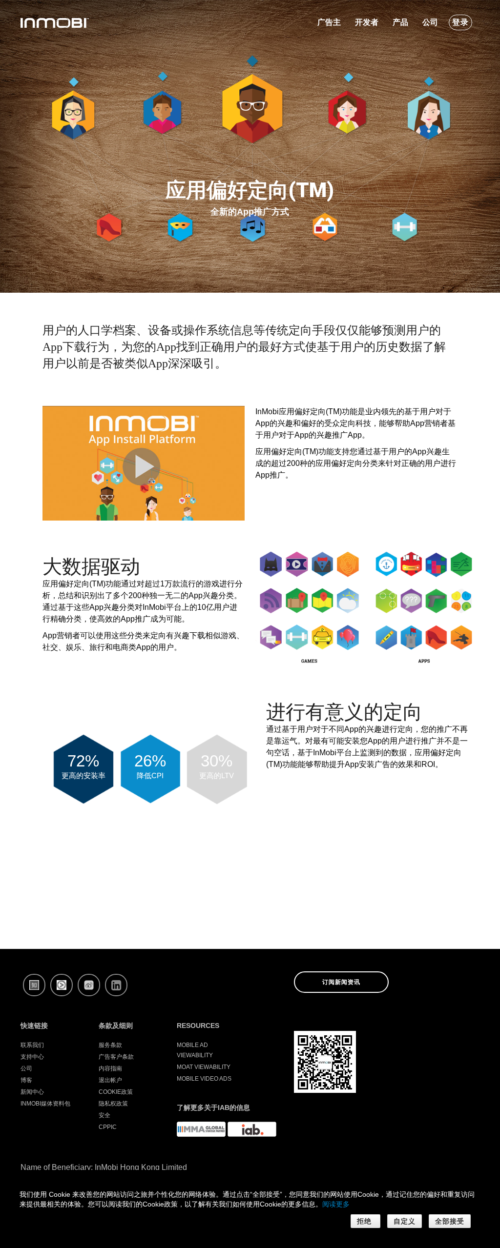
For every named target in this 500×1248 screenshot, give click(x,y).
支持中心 (32, 1056)
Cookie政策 (116, 1091)
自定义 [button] (405, 1221)
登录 (460, 22)
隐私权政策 (113, 1103)
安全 (104, 1115)
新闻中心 (32, 1091)
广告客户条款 (116, 1056)
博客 (26, 1080)
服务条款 (110, 1045)
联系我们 (32, 1045)
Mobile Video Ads (204, 1078)
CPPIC (108, 1127)
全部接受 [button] (449, 1221)
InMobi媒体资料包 (45, 1103)
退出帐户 (110, 1080)
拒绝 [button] (365, 1221)
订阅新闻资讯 (341, 982)
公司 (26, 1068)
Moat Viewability (203, 1067)
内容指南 (110, 1068)
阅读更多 (336, 1204)
